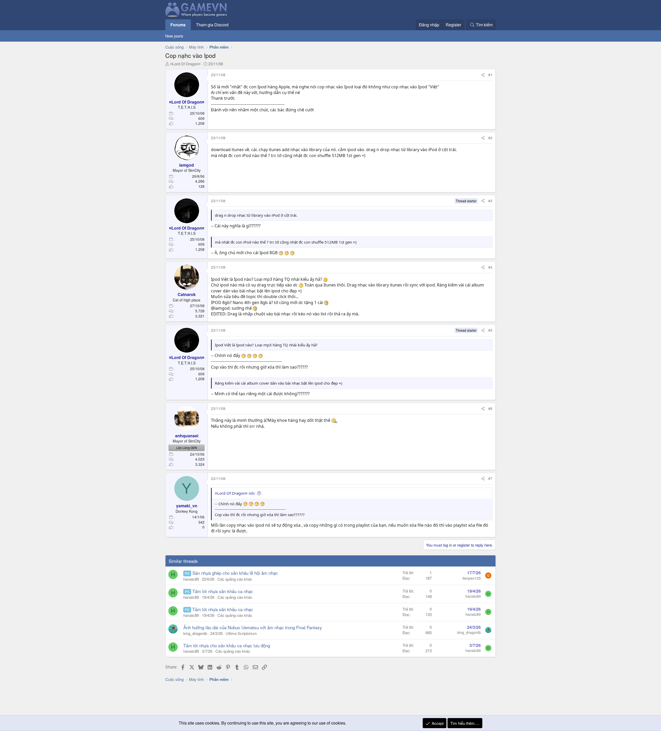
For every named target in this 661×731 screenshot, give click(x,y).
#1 (490, 74)
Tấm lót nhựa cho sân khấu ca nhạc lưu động (226, 645)
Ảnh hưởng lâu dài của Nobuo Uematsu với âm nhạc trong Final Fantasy (252, 627)
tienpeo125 (471, 578)
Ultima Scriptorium (241, 633)
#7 (490, 478)
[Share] (482, 75)
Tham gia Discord (212, 25)
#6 (490, 408)
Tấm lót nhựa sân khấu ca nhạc (222, 591)
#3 (490, 200)
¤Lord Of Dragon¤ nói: (235, 493)
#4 (490, 267)
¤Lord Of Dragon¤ (185, 63)
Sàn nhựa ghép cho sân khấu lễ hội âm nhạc (235, 573)
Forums (178, 25)
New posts (174, 35)
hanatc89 (191, 579)
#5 (490, 330)
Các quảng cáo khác (234, 579)
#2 (490, 137)
